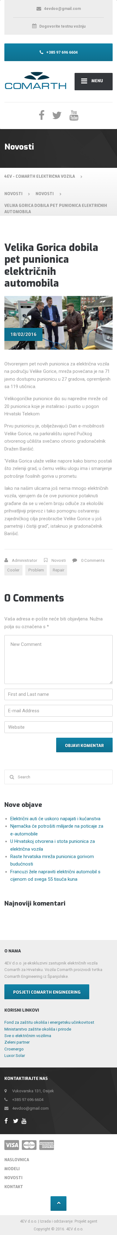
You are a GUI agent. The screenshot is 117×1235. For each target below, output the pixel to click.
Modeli (12, 1168)
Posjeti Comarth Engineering (46, 992)
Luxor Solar (14, 1055)
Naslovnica (16, 1159)
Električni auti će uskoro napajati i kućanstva (55, 818)
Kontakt (13, 1186)
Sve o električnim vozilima (27, 1035)
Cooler (13, 570)
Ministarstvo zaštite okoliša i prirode (37, 1029)
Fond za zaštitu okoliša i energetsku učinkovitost (49, 1022)
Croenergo (14, 1049)
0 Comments (93, 560)
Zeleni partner (17, 1042)
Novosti (58, 560)
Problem (36, 570)
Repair (58, 570)
